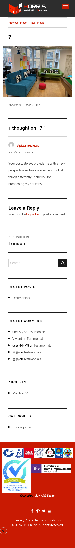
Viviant (17, 338)
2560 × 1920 (33, 105)
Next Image (37, 22)
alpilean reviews (28, 145)
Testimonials (21, 297)
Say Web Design (45, 495)
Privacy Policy (23, 520)
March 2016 (20, 393)
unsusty (17, 331)
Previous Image (17, 22)
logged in (32, 214)
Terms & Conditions (48, 520)
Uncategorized (22, 427)
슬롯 (15, 352)
